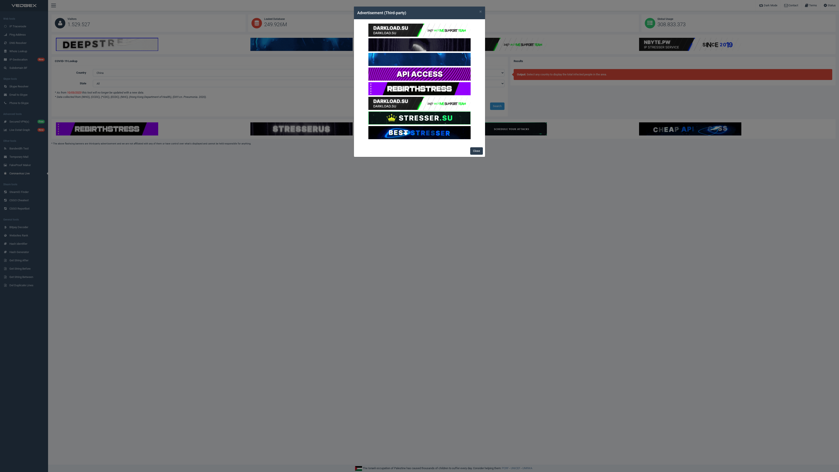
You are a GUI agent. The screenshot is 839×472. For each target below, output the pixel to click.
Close (476, 151)
